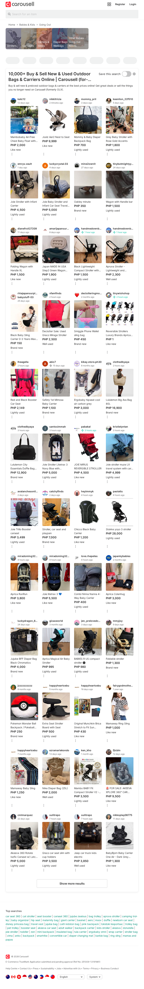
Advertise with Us (72, 968)
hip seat (35, 920)
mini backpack (45, 931)
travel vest (37, 924)
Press (35, 968)
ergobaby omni (97, 931)
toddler (24, 931)
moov (98, 920)
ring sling (115, 935)
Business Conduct (110, 968)
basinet (81, 920)
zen (33, 931)
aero (90, 920)
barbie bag (101, 935)
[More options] (12, 154)
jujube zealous (78, 916)
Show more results (72, 883)
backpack (28, 935)
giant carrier (68, 920)
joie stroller (12, 931)
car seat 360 (13, 916)
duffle (107, 920)
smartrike (42, 935)
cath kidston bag (69, 924)
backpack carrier (84, 927)
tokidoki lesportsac (112, 924)
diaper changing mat (81, 935)
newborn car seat (123, 920)
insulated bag (64, 931)
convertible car (58, 935)
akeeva (116, 927)
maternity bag (50, 920)
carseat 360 (61, 916)
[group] (72, 38)
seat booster (44, 916)
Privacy (95, 968)
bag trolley (95, 916)
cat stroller (29, 916)
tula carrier (80, 931)
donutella (128, 927)
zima (10, 935)
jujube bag (51, 924)
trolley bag (131, 924)
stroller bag (131, 931)
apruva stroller (111, 916)
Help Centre (11, 968)
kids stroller (103, 927)
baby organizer (20, 920)
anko (18, 935)
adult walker (65, 927)
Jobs (58, 968)
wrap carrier (115, 931)
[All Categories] (109, 4)
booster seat (28, 927)
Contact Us (25, 968)
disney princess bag (17, 924)
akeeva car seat (47, 927)
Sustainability (47, 968)
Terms (86, 968)
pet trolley (13, 927)
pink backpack (90, 924)
